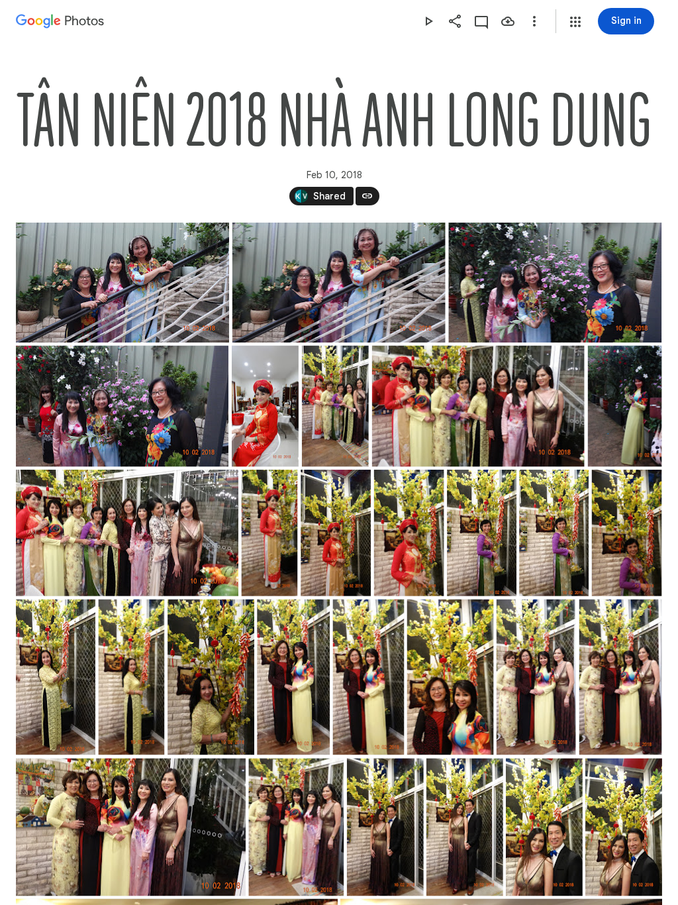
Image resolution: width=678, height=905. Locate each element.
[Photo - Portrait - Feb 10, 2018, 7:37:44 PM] (625, 406)
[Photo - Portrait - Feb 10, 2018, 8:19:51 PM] (293, 677)
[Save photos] (508, 21)
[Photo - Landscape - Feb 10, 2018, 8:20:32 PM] (131, 827)
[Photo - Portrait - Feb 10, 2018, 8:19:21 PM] (627, 533)
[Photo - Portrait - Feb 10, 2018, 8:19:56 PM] (368, 677)
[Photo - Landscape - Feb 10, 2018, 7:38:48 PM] (554, 283)
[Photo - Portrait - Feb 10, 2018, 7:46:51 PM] (265, 406)
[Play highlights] (428, 21)
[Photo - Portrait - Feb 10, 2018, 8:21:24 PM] (464, 827)
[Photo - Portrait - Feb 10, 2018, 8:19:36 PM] (131, 677)
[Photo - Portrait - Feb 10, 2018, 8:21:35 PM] (623, 827)
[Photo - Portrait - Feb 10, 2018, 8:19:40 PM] (211, 677)
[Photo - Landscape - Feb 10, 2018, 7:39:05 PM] (122, 406)
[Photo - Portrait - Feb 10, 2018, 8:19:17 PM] (554, 533)
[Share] (455, 21)
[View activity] (481, 21)
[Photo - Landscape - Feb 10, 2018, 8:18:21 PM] (127, 533)
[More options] (534, 21)
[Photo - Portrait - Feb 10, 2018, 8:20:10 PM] (536, 677)
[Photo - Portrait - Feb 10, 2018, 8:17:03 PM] (335, 406)
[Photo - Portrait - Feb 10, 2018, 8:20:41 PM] (296, 827)
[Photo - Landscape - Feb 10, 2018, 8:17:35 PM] (478, 406)
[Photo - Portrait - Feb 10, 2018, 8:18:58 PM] (409, 533)
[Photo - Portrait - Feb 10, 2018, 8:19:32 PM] (55, 677)
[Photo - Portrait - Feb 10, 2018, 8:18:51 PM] (336, 533)
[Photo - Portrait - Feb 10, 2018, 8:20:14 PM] (620, 677)
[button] (575, 22)
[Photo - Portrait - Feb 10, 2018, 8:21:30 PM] (544, 827)
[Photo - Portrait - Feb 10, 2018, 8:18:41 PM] (269, 533)
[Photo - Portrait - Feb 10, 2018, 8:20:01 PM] (450, 677)
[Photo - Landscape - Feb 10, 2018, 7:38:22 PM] (339, 283)
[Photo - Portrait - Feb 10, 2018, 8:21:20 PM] (385, 827)
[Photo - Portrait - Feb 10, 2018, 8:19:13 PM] (481, 533)
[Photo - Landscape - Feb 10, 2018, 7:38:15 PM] (122, 283)
